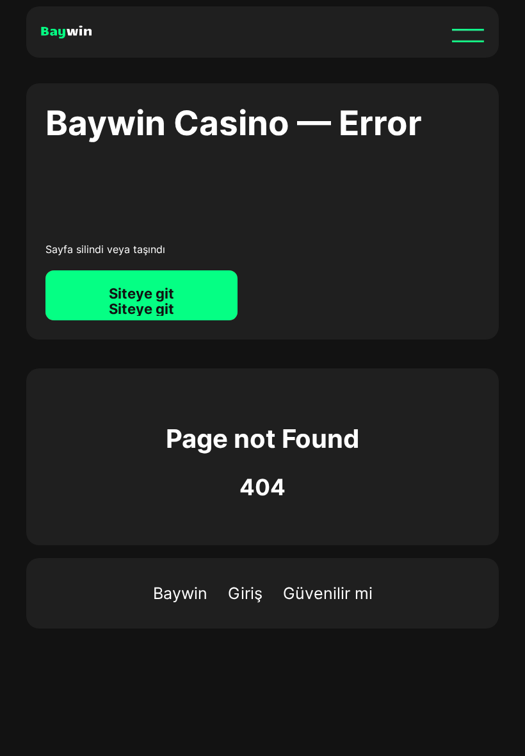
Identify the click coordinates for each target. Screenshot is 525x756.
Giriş (245, 593)
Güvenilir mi (328, 593)
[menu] (468, 35)
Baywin (180, 593)
